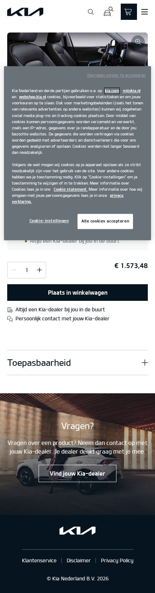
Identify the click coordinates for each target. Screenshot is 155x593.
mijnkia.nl (132, 91)
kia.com (112, 91)
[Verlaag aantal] (39, 269)
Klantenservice (39, 560)
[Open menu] (144, 12)
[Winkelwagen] (129, 12)
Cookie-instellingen (49, 221)
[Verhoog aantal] (14, 269)
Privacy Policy (117, 560)
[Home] (25, 12)
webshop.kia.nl (32, 97)
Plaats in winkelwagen (77, 292)
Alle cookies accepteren (105, 221)
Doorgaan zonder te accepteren (116, 75)
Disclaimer (79, 560)
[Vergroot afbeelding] (138, 42)
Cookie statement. (71, 189)
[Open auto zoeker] (108, 12)
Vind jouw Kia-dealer (77, 473)
